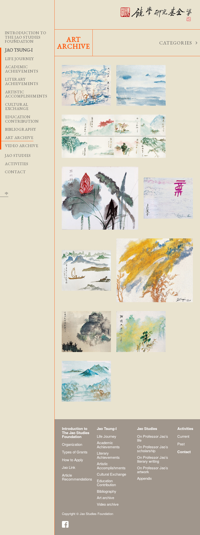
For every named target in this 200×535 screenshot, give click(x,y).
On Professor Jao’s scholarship (152, 448)
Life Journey (106, 436)
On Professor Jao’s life (152, 438)
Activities (16, 164)
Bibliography (20, 129)
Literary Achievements (108, 455)
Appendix (144, 478)
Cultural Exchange (111, 474)
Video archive (21, 145)
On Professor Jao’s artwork (152, 469)
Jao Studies (18, 155)
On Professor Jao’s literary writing (152, 459)
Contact (15, 172)
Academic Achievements (108, 444)
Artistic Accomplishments (111, 465)
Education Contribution (106, 482)
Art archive (19, 137)
